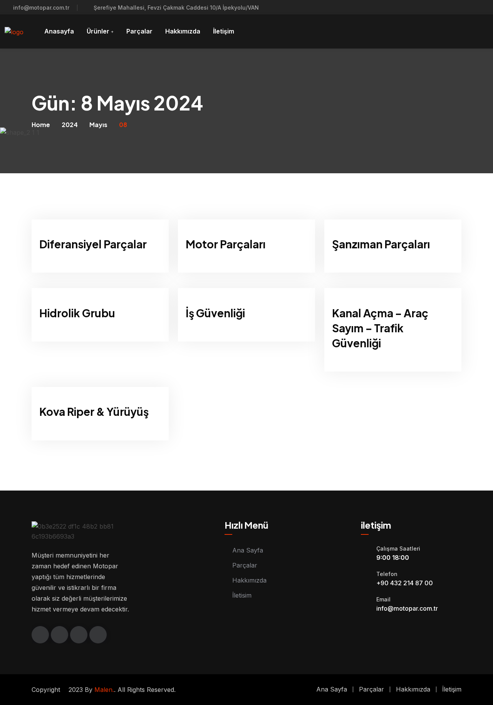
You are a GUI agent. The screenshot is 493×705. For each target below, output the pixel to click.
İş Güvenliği (215, 313)
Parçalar (139, 31)
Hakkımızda (182, 31)
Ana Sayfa (247, 550)
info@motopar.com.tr (41, 7)
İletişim (223, 31)
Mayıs (98, 125)
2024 (70, 125)
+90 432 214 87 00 (404, 583)
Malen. (104, 689)
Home (41, 125)
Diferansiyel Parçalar (93, 244)
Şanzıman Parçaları (381, 244)
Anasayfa (59, 31)
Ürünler (98, 31)
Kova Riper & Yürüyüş (94, 411)
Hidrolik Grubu (77, 313)
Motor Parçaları (225, 244)
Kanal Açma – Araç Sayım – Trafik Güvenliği (380, 328)
